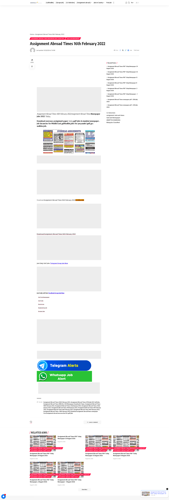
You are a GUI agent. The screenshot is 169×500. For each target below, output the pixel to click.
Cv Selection (111, 113)
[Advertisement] (53, 18)
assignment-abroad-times (115, 115)
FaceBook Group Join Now (56, 293)
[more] (113, 2)
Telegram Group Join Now (59, 263)
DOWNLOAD (79, 200)
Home (32, 34)
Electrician (41, 304)
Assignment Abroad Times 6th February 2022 (60, 409)
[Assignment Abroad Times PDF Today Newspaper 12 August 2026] (98, 443)
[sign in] (126, 3)
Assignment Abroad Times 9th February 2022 (87, 409)
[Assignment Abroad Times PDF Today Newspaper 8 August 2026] (126, 443)
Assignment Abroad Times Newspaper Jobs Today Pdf (47, 38)
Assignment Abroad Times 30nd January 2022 (65, 407)
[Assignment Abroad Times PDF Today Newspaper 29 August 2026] (43, 443)
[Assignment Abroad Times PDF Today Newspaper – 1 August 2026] (71, 469)
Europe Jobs (41, 311)
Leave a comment (93, 422)
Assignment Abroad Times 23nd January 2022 (68, 406)
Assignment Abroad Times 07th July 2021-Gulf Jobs (85, 402)
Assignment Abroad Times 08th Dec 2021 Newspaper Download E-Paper (64, 404)
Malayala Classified (113, 122)
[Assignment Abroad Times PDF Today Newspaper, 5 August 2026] (43, 469)
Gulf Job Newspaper (73, 38)
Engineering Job (42, 307)
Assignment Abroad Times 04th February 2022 (56, 402)
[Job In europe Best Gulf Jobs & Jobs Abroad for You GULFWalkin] (36, 3)
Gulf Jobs (40, 300)
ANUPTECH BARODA (113, 120)
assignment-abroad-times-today (40, 450)
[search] (129, 2)
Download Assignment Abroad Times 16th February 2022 (56, 234)
